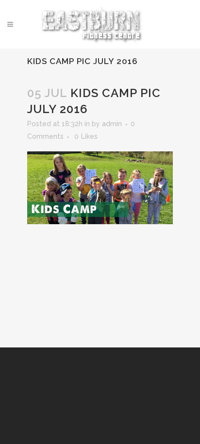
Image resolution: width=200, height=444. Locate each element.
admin (112, 124)
